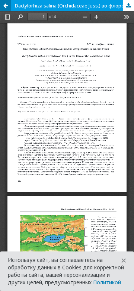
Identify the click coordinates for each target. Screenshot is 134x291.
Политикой (107, 282)
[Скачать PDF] (128, 5)
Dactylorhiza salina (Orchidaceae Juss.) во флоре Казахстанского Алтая (74, 5)
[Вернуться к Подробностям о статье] (5, 5)
